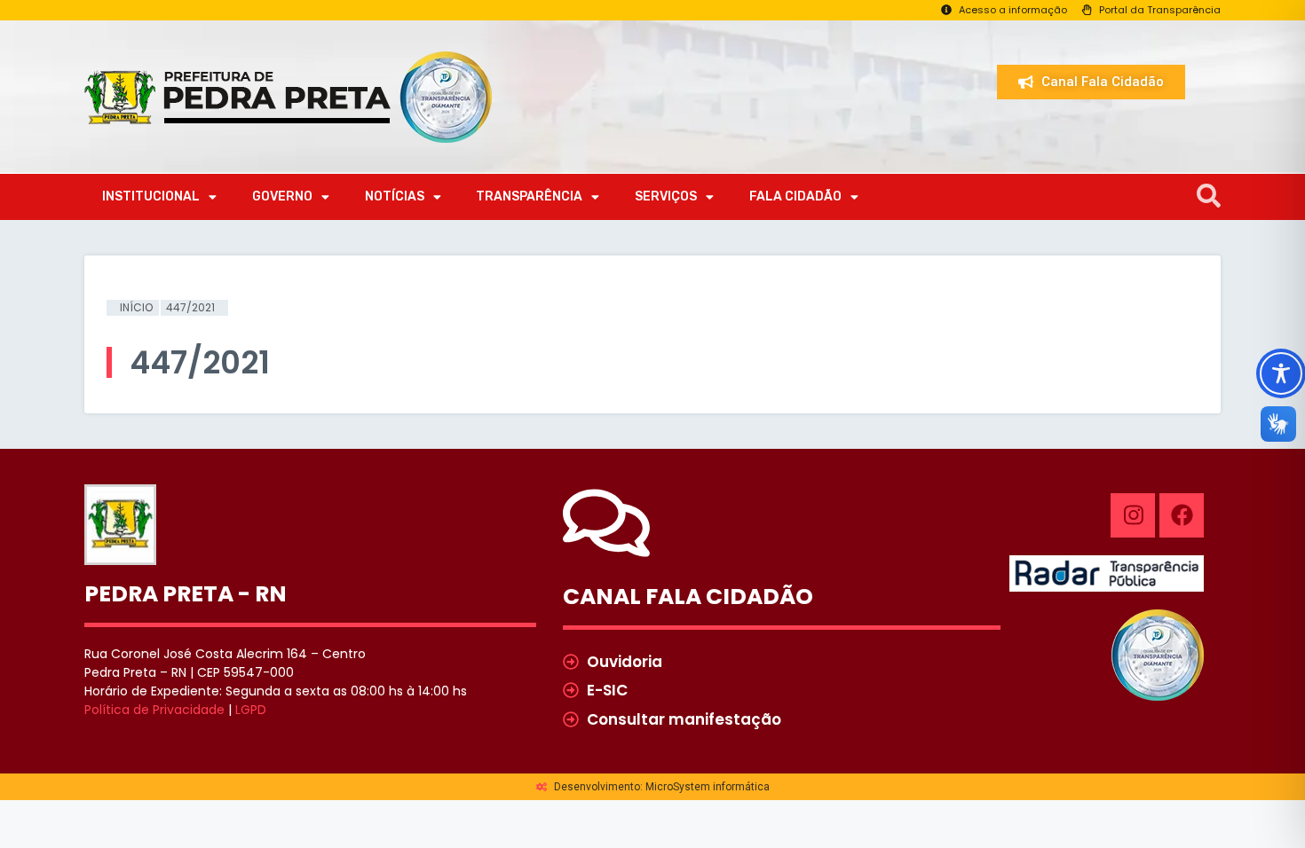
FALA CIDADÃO (795, 196)
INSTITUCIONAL (151, 196)
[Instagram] (1133, 515)
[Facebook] (1181, 515)
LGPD (250, 709)
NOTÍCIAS (394, 196)
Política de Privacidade (154, 709)
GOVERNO (282, 196)
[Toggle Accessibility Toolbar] (1281, 373)
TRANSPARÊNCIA (529, 196)
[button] (1209, 196)
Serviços (666, 196)
